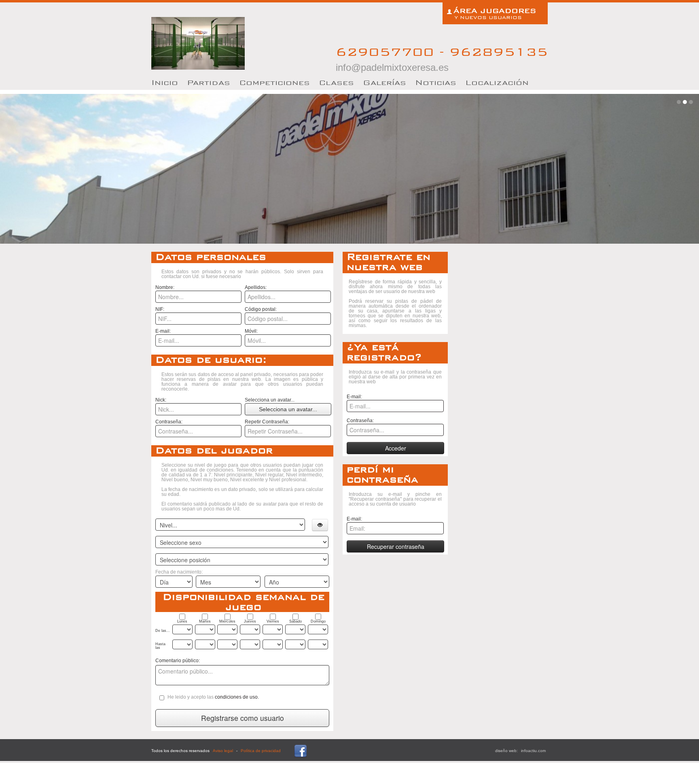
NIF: (159, 309)
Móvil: (251, 331)
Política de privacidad (261, 750)
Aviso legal (223, 750)
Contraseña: (168, 421)
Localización (497, 82)
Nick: (160, 399)
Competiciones (274, 82)
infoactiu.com (533, 750)
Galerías (384, 82)
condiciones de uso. (237, 697)
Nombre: (164, 287)
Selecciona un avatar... (269, 399)
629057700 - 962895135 (442, 58)
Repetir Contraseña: (267, 421)
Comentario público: (177, 660)
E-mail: (163, 331)
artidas (208, 82)
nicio (164, 82)
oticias (435, 82)
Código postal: (261, 309)
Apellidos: (256, 287)
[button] (320, 525)
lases (336, 82)
